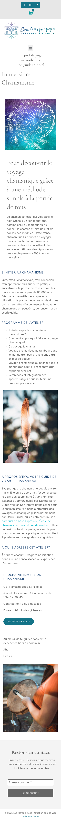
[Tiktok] (37, 5)
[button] (30, 48)
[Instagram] (30, 5)
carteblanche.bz (30, 816)
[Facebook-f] (24, 5)
